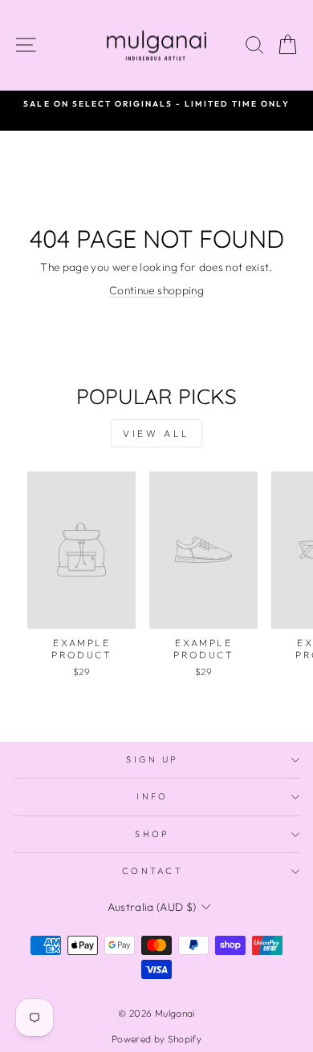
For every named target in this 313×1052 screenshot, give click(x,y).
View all (156, 433)
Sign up (152, 759)
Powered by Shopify (156, 1039)
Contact (152, 870)
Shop (152, 834)
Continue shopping (156, 290)
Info (152, 796)
